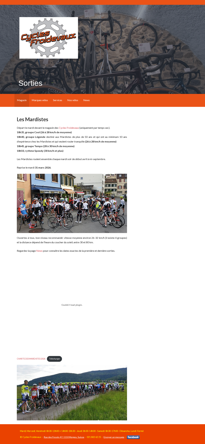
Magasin (22, 100)
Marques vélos (40, 100)
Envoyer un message (114, 437)
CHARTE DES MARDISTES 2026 (31, 358)
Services (57, 100)
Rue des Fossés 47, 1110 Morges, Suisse (64, 437)
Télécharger (54, 358)
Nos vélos (72, 100)
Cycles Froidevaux (69, 127)
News (86, 100)
